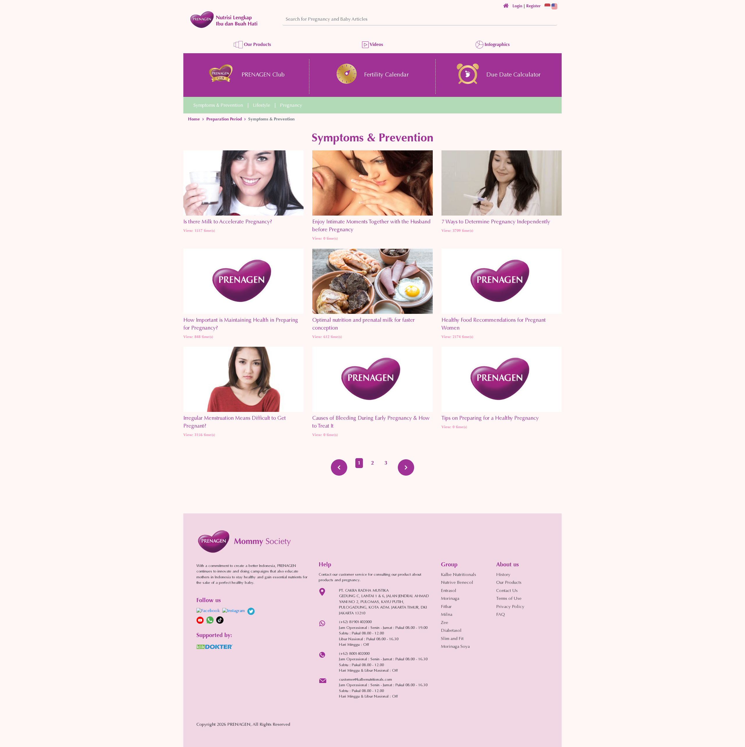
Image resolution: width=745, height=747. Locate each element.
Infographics (496, 44)
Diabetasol (451, 631)
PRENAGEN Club (263, 75)
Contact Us (507, 591)
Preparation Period (224, 119)
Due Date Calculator (513, 75)
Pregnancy (291, 105)
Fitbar (446, 607)
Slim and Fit (452, 639)
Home (194, 119)
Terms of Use (509, 599)
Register (533, 5)
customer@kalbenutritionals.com (365, 680)
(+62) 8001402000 (354, 654)
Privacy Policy (510, 607)
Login (517, 5)
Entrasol (448, 591)
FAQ (500, 615)
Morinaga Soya (455, 647)
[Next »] (405, 467)
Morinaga (450, 599)
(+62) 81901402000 (355, 622)
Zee (444, 623)
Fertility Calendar (386, 75)
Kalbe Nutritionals (458, 575)
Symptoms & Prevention (218, 105)
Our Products (257, 44)
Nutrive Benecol (457, 583)
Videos (376, 44)
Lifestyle (261, 105)
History (503, 575)
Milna (446, 615)
